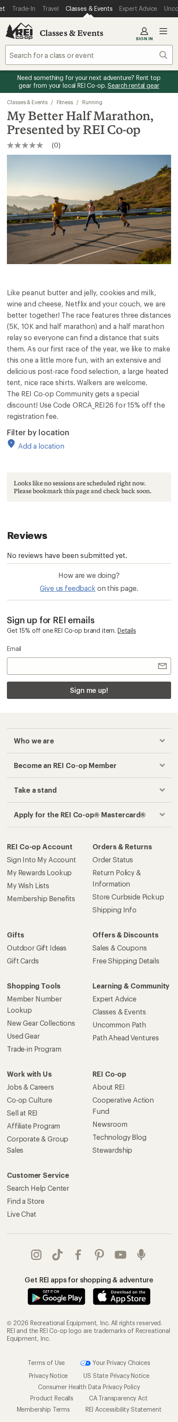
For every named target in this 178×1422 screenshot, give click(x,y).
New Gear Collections (41, 1023)
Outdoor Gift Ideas (37, 948)
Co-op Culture (29, 1100)
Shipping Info (114, 909)
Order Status (112, 859)
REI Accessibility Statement (124, 1409)
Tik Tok (58, 1255)
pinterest (99, 1255)
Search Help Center (38, 1188)
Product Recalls (51, 1398)
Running (92, 102)
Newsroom (109, 1124)
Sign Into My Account (41, 859)
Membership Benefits (41, 898)
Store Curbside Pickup (128, 897)
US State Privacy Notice (116, 1375)
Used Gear (23, 1036)
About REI (108, 1087)
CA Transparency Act (118, 1398)
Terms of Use (46, 1362)
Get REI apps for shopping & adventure (89, 1279)
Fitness (65, 102)
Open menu (163, 31)
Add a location (41, 446)
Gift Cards (22, 961)
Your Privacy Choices (120, 1362)
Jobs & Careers (30, 1087)
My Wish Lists (28, 885)
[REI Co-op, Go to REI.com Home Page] (19, 31)
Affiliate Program (33, 1126)
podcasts (141, 1255)
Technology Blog (119, 1137)
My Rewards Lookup (39, 872)
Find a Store (25, 1201)
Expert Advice (114, 999)
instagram (36, 1255)
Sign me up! (89, 690)
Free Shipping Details (125, 961)
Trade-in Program (34, 1049)
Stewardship (112, 1150)
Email (14, 648)
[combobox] (89, 55)
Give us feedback (67, 588)
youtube (121, 1255)
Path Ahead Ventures (125, 1037)
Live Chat (21, 1214)
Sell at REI (22, 1113)
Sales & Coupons (119, 948)
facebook (78, 1255)
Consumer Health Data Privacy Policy (89, 1386)
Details (127, 630)
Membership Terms (43, 1409)
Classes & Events (72, 33)
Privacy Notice (48, 1375)
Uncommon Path (119, 1024)
